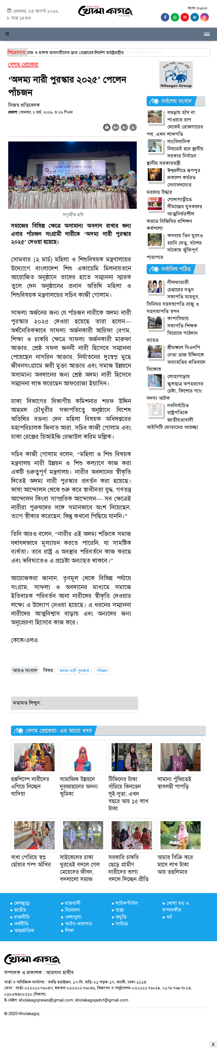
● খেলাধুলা (71, 917)
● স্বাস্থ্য (117, 910)
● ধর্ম (167, 917)
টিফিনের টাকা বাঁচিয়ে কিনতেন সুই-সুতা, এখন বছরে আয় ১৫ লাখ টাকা (128, 794)
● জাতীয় (18, 910)
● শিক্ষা (67, 931)
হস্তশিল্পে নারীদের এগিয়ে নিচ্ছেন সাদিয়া (30, 786)
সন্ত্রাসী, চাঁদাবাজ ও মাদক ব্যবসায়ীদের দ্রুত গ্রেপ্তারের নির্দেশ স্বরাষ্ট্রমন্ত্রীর (93, 53)
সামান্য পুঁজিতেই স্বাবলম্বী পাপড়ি (174, 783)
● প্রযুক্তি (119, 917)
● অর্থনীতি (19, 924)
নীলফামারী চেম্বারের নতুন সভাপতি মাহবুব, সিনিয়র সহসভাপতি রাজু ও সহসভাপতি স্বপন (173, 296)
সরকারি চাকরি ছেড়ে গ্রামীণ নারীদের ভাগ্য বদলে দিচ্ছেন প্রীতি (128, 868)
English (201, 8)
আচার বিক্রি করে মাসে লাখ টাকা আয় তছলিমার (175, 865)
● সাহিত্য (119, 924)
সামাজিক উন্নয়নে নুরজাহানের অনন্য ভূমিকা (79, 786)
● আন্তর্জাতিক (22, 931)
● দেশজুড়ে (20, 903)
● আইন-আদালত (76, 924)
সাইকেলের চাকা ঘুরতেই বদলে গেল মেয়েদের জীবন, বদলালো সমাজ (80, 868)
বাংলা (191, 8)
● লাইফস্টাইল (124, 903)
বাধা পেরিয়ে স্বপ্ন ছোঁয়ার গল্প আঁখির (31, 861)
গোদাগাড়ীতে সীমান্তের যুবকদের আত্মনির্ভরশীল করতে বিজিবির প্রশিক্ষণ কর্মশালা (174, 214)
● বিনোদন (70, 910)
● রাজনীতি (20, 917)
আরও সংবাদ (25, 670)
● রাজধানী (71, 903)
